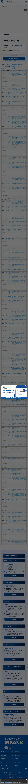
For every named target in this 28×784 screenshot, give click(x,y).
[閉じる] (26, 385)
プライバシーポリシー (8, 782)
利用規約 (17, 779)
